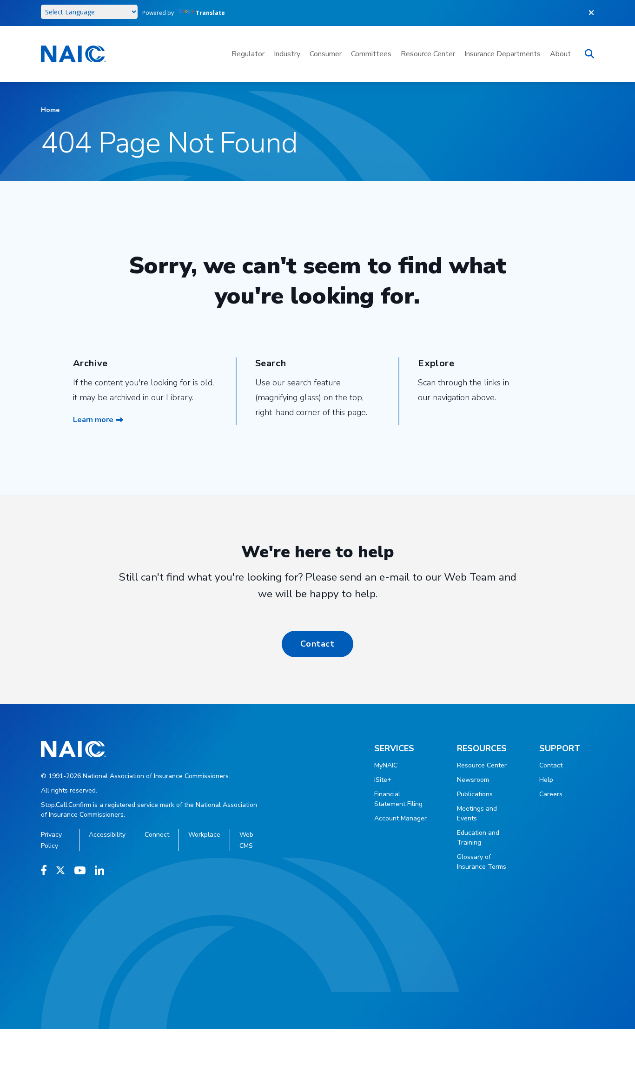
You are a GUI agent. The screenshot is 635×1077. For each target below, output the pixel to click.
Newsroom (473, 779)
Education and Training (478, 837)
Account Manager (400, 818)
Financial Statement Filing (398, 799)
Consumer (326, 54)
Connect (157, 834)
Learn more (93, 420)
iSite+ (382, 779)
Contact (317, 643)
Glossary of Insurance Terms (481, 861)
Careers (550, 794)
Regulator (248, 54)
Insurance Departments (502, 54)
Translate (210, 13)
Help (546, 779)
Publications (475, 794)
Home (50, 110)
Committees (371, 54)
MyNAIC (385, 765)
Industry (287, 54)
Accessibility (107, 834)
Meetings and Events (477, 813)
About (560, 54)
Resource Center (428, 54)
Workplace (204, 834)
